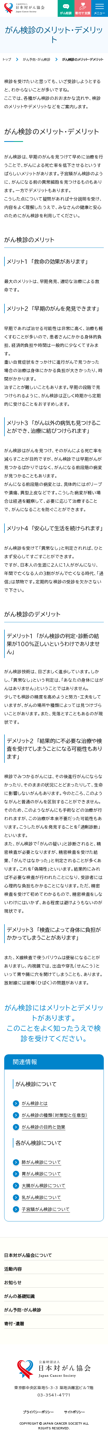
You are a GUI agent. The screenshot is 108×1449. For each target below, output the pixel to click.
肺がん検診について (41, 1162)
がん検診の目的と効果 (43, 1127)
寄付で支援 (82, 13)
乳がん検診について (41, 1197)
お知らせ (12, 1283)
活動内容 (13, 1269)
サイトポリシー (74, 1412)
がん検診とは (35, 1103)
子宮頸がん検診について (46, 1209)
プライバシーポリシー (38, 1412)
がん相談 (66, 13)
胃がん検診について (41, 1174)
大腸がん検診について (44, 1186)
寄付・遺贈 (14, 1324)
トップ (7, 59)
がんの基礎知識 (19, 1296)
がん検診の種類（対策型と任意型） (55, 1115)
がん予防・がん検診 (36, 59)
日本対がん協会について (28, 1255)
